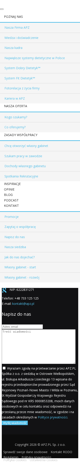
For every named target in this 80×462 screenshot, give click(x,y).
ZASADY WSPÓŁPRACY (20, 135)
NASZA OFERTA (15, 106)
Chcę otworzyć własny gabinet (26, 146)
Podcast (11, 200)
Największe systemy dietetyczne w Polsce (34, 58)
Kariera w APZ (14, 98)
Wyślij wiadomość (14, 423)
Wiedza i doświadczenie (21, 38)
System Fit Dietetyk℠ (19, 78)
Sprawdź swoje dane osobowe (25, 452)
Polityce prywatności (52, 417)
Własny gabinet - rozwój (21, 277)
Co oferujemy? (15, 127)
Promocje (11, 217)
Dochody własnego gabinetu (25, 166)
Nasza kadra (13, 48)
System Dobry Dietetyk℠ (22, 68)
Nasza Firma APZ (17, 27)
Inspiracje (12, 184)
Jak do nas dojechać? (19, 257)
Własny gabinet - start (20, 267)
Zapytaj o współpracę (20, 227)
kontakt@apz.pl (23, 303)
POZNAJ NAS (13, 16)
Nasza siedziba (15, 247)
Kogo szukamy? (15, 117)
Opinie (9, 189)
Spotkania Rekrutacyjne (21, 176)
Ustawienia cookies (44, 460)
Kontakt (11, 205)
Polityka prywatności (36, 457)
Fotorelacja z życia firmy (22, 88)
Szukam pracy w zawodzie (23, 156)
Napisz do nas (14, 237)
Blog (8, 195)
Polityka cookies (15, 460)
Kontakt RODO (61, 452)
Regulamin (10, 457)
